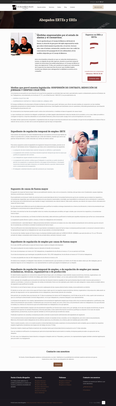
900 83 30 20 (88, 387)
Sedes (59, 7)
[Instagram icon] (99, 2)
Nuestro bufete (41, 7)
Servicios (51, 7)
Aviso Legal (49, 402)
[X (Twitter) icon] (93, 2)
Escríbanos (87, 390)
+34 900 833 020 (17, 1)
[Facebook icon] (91, 2)
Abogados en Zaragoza (65, 384)
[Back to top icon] (103, 402)
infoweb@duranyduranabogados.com (31, 1)
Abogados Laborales (40, 383)
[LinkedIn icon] (97, 2)
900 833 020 (98, 7)
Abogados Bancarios (40, 381)
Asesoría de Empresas (41, 390)
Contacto (72, 7)
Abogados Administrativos (42, 386)
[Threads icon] (100, 2)
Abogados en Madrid (64, 383)
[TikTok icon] (102, 2)
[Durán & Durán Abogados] (22, 7)
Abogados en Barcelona (65, 381)
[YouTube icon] (95, 2)
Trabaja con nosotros (57, 402)
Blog (65, 7)
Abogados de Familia (40, 388)
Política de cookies (41, 402)
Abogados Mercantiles (41, 384)
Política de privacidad (31, 402)
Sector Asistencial (39, 392)
